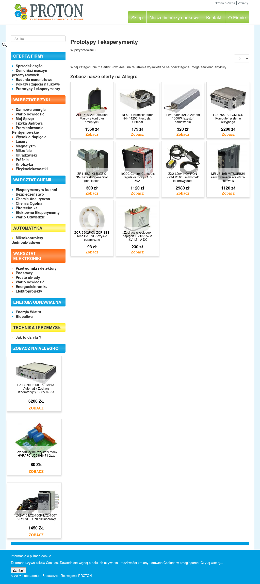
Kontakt (213, 17)
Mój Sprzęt (25, 118)
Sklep (137, 17)
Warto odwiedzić (30, 114)
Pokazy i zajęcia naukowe (38, 84)
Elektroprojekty (29, 291)
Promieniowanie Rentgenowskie (27, 129)
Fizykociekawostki (32, 168)
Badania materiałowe (34, 79)
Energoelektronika (31, 286)
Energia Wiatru (28, 312)
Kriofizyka (24, 164)
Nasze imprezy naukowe (174, 17)
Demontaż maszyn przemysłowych (29, 72)
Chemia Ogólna (29, 203)
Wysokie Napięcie (31, 136)
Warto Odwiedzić (30, 217)
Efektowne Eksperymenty (38, 212)
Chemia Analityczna (33, 198)
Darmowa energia (31, 109)
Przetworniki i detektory (36, 268)
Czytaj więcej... (212, 562)
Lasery (21, 141)
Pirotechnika (27, 207)
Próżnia (22, 159)
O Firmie (237, 17)
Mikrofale (24, 150)
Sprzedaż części (29, 65)
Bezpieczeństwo (30, 194)
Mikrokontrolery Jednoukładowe (27, 240)
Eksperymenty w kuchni (36, 189)
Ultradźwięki (26, 155)
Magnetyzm (26, 146)
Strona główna (225, 3)
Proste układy (28, 277)
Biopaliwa (24, 316)
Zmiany (243, 3)
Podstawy (24, 272)
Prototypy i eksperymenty (38, 88)
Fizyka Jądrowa (29, 123)
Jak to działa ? (28, 337)
